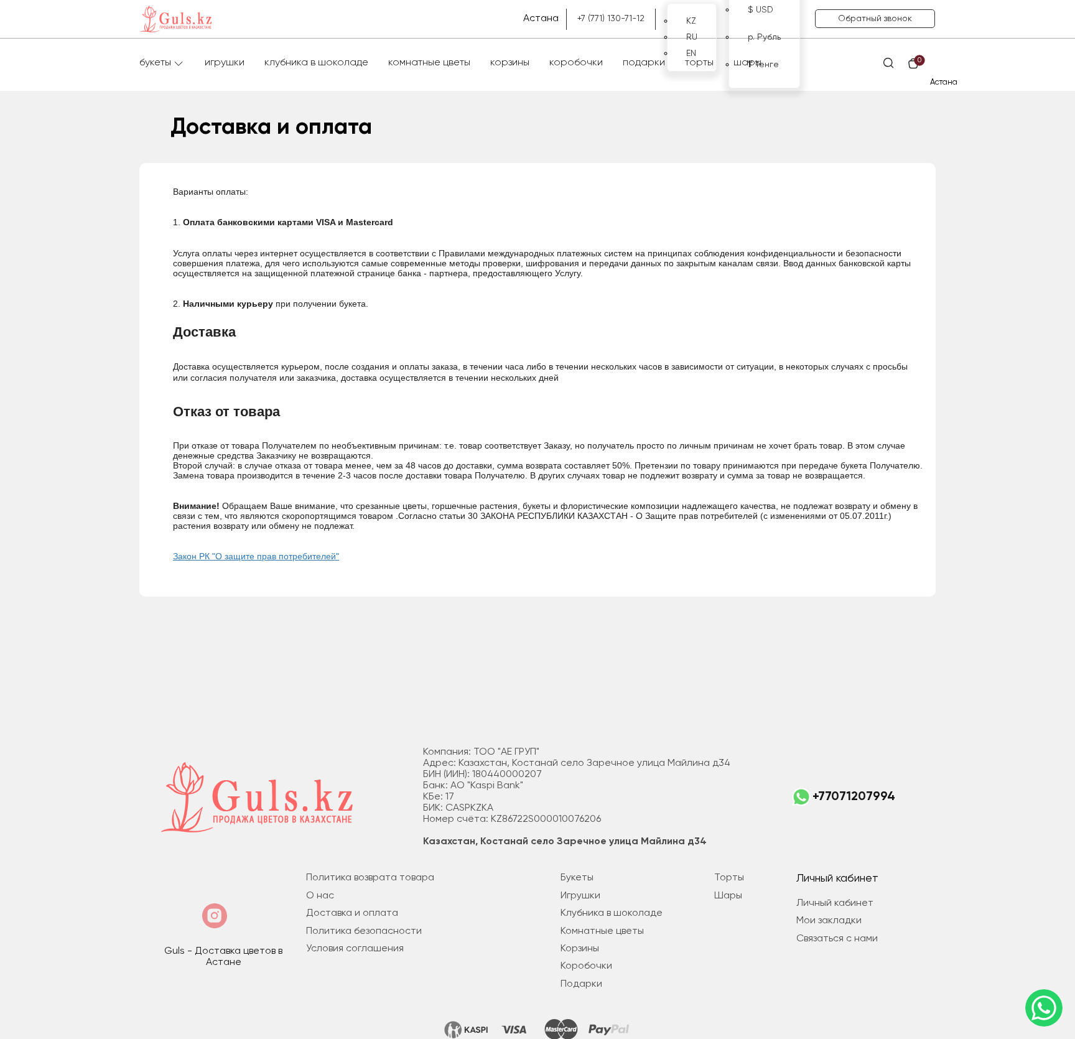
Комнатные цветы (429, 63)
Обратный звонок (875, 18)
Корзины (509, 63)
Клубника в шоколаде (316, 63)
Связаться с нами (837, 939)
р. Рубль (764, 37)
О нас (320, 896)
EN (691, 53)
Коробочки (576, 63)
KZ (691, 21)
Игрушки (224, 63)
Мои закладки (829, 921)
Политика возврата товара (370, 878)
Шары (747, 63)
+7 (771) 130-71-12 (611, 18)
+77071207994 (853, 797)
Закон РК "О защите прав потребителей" (256, 556)
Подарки (644, 63)
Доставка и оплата (352, 913)
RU (691, 37)
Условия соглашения (355, 949)
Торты (699, 63)
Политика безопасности (364, 931)
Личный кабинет (834, 903)
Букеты (155, 63)
